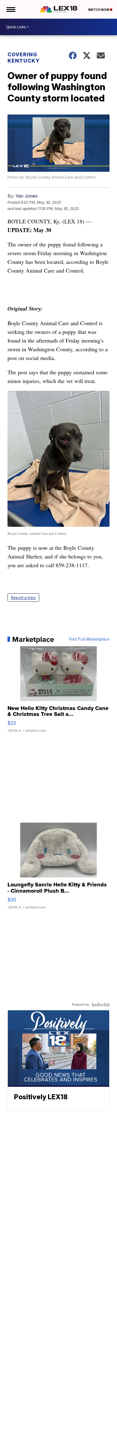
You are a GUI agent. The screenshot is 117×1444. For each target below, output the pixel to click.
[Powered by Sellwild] (100, 1004)
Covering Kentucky (23, 57)
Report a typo (23, 597)
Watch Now (99, 10)
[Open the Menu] (10, 9)
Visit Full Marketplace (89, 639)
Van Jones (27, 196)
